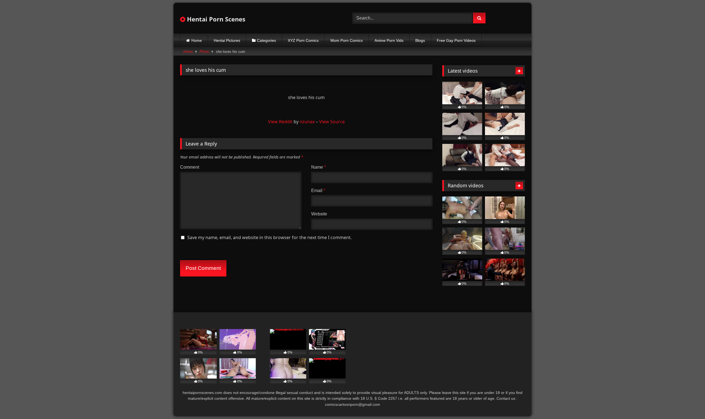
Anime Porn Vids (389, 40)
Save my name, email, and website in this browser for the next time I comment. (269, 237)
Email (318, 190)
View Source (332, 122)
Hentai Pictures (227, 40)
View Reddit (280, 122)
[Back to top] (688, 402)
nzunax (307, 122)
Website (319, 214)
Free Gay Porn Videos (456, 40)
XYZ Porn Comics (303, 40)
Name (318, 167)
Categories (266, 40)
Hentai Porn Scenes (215, 19)
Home (196, 40)
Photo (204, 52)
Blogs (420, 40)
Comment (189, 167)
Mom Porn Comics (346, 40)
